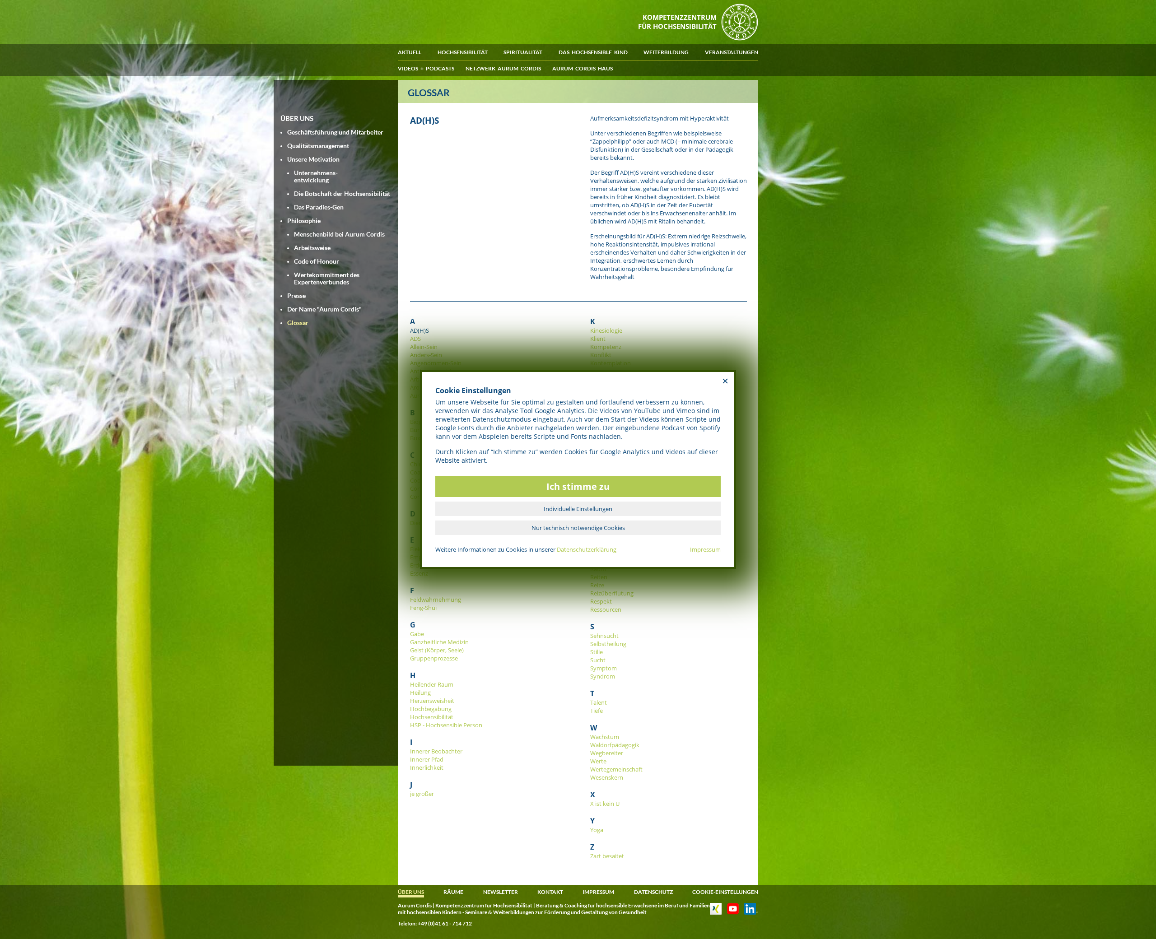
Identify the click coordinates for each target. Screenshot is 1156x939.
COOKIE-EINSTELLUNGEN (725, 891)
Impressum (705, 549)
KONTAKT (550, 891)
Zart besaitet (607, 856)
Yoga (596, 830)
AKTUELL (409, 52)
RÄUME (453, 891)
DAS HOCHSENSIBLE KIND (593, 52)
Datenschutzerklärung (586, 549)
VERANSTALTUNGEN (731, 52)
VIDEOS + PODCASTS (426, 68)
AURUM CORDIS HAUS (582, 68)
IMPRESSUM (598, 891)
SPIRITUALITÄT (522, 52)
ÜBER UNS (411, 891)
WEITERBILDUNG (666, 52)
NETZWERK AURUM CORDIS (503, 68)
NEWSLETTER (500, 891)
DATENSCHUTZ (653, 891)
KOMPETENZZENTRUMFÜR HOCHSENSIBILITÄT (677, 22)
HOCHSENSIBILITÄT (463, 52)
